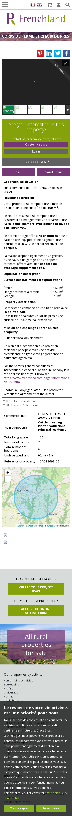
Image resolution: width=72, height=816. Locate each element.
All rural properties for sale (36, 644)
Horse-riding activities (18, 680)
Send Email (53, 172)
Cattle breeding (14, 700)
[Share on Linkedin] (49, 53)
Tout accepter (19, 808)
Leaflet (20, 525)
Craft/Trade (11, 692)
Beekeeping (11, 684)
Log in (36, 151)
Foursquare (51, 525)
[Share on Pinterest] (40, 53)
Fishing (8, 688)
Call (18, 172)
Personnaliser (51, 808)
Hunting (8, 696)
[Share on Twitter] (57, 53)
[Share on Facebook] (66, 53)
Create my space (36, 144)
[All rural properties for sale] (36, 23)
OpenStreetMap (35, 525)
